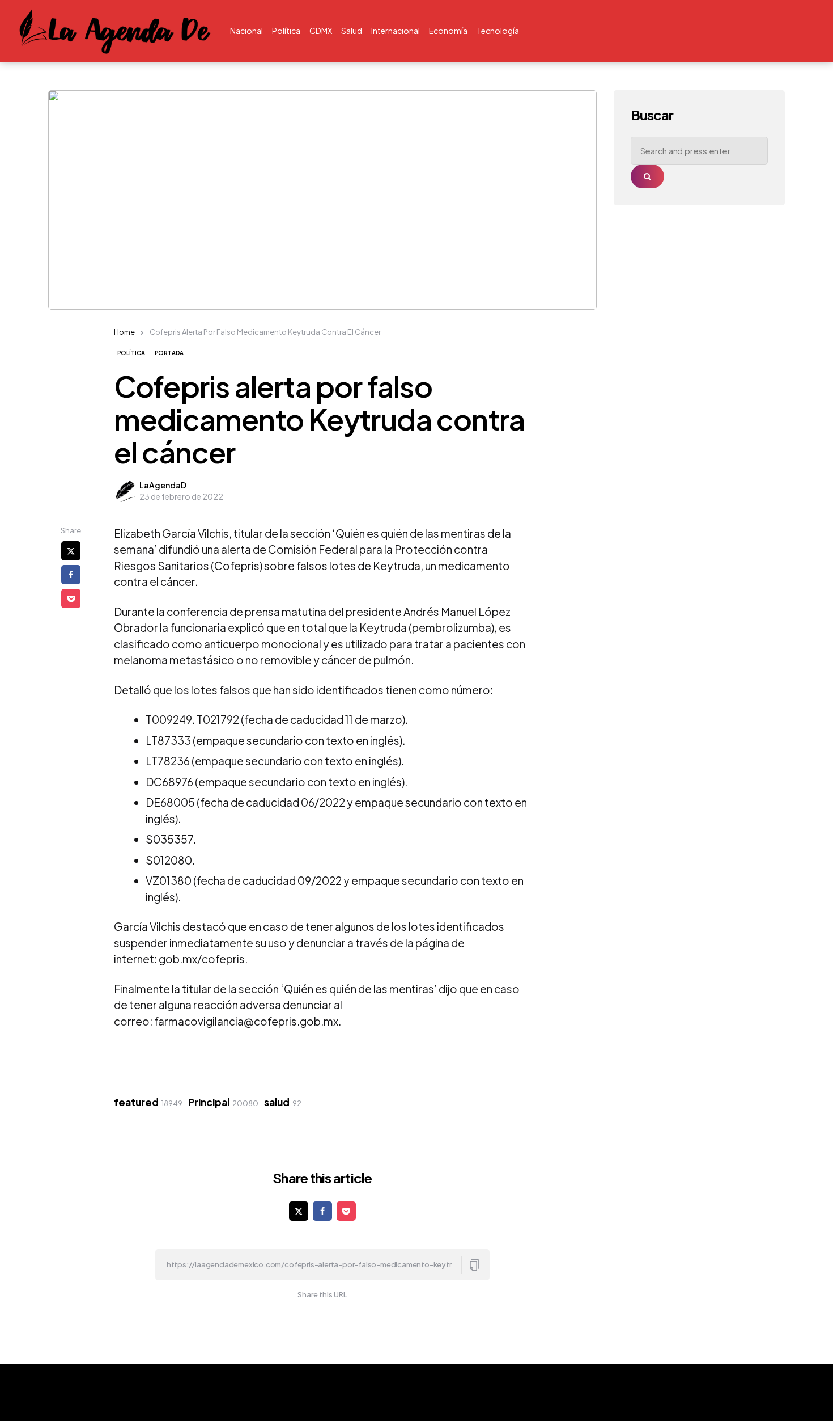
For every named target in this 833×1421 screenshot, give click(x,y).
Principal (223, 1102)
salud (282, 1102)
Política (131, 352)
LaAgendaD (162, 485)
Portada (169, 352)
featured (148, 1102)
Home (124, 331)
